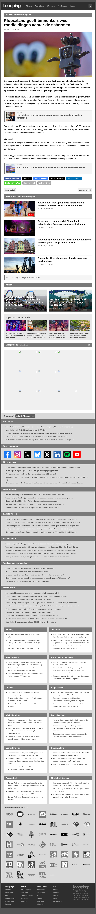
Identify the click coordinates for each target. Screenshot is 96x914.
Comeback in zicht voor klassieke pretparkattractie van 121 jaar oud (31, 474)
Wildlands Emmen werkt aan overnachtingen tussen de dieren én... (79, 335)
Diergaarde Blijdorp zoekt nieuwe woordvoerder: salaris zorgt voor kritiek (32, 593)
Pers (55, 898)
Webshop (51, 6)
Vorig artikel (10, 190)
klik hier (36, 278)
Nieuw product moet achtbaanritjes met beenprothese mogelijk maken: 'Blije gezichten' (38, 578)
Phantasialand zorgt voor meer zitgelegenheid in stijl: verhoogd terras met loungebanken (71, 765)
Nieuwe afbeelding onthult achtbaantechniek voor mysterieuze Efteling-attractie (35, 495)
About (72, 6)
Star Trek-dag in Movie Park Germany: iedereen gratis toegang (71, 790)
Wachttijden (39, 6)
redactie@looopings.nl (25, 416)
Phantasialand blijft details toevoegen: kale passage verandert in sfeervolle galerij (69, 760)
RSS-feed (25, 898)
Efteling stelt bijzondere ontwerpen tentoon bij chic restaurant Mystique (32, 615)
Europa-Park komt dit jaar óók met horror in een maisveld (25, 798)
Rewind (24, 901)
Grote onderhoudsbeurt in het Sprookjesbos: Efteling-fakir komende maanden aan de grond (40, 440)
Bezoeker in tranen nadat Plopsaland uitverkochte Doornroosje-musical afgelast (68, 699)
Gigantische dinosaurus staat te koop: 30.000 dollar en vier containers (31, 622)
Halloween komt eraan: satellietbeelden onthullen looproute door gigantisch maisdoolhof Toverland (71, 641)
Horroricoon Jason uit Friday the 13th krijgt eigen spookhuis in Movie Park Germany (71, 784)
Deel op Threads (57, 178)
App (6, 895)
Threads (40, 901)
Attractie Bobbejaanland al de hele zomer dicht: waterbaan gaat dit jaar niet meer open (70, 721)
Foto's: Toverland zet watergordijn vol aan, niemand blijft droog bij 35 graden (69, 647)
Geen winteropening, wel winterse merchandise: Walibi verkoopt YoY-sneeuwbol (25, 675)
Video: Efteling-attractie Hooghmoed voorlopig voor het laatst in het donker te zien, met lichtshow (41, 519)
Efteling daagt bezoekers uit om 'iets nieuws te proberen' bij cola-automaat (33, 609)
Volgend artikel (85, 190)
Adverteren (57, 901)
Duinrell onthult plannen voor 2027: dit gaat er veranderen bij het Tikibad (25, 699)
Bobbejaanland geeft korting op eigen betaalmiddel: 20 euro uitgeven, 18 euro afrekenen (68, 728)
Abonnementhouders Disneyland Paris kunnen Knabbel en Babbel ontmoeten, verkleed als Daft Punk (26, 761)
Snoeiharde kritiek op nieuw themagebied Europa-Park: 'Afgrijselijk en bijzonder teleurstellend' (40, 550)
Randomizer (10, 898)
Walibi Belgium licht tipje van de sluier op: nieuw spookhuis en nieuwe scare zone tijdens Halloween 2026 (25, 730)
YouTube (24, 892)
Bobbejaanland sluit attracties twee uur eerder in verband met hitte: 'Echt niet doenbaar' (71, 735)
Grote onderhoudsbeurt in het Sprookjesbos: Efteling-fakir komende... (37, 335)
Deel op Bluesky (40, 178)
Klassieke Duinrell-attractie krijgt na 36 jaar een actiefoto (25, 705)
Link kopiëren (44, 183)
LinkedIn (40, 904)
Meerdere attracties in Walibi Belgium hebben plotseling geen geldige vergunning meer (24, 738)
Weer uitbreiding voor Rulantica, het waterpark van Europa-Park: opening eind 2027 (25, 792)
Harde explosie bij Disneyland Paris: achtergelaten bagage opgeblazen (68, 302)
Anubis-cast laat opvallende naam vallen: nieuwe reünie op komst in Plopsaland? (71, 693)
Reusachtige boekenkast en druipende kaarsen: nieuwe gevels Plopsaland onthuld (71, 705)
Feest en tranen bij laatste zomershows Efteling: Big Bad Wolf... (58, 335)
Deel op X (27, 178)
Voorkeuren (62, 6)
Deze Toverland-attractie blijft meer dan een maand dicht (27, 572)
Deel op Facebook (12, 178)
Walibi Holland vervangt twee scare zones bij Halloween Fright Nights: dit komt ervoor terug (39, 427)
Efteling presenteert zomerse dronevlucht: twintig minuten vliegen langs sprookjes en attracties (41, 529)
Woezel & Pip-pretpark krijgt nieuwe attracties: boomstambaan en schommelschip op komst (39, 498)
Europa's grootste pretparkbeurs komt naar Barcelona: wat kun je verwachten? (35, 575)
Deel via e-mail (29, 183)
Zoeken (56, 892)
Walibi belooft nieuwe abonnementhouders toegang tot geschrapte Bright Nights (23, 669)
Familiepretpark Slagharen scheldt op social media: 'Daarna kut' (29, 599)
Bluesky (40, 898)
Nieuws (29, 6)
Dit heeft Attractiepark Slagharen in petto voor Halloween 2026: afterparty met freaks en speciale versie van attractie (70, 670)
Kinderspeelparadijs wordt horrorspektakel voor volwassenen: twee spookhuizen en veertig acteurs (42, 526)
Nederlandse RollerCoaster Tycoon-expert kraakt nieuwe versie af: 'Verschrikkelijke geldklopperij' (41, 532)
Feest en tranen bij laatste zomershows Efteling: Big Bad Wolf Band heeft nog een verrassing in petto (43, 522)
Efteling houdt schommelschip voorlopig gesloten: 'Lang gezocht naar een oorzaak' (36, 596)
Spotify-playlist (27, 895)
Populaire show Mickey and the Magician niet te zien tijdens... (15, 335)
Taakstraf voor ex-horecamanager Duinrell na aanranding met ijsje (24, 693)
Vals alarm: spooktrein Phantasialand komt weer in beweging (28, 581)
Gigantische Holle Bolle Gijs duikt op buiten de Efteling (26, 430)
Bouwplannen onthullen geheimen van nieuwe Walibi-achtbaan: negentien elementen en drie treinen (24, 300)
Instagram (41, 892)
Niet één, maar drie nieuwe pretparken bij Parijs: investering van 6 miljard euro (35, 504)
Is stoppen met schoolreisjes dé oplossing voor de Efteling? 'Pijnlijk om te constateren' (37, 557)
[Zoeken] (90, 6)
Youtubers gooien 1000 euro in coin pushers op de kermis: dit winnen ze (32, 507)
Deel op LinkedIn (74, 178)
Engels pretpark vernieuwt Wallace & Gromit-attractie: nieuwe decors (31, 568)
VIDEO (31, 214)
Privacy (8, 904)
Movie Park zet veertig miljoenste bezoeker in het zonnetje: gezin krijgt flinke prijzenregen (71, 796)
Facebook (41, 890)
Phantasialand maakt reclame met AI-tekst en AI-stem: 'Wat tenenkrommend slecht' (36, 619)
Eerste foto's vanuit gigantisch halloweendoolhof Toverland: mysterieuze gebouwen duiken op (71, 636)
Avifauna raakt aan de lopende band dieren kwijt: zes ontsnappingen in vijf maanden (37, 436)
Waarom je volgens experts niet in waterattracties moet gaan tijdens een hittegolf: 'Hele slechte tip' (42, 547)
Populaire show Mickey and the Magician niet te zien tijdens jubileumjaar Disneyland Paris (39, 433)
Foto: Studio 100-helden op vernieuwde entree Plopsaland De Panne (51, 167)
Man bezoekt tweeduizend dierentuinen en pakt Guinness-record (30, 612)
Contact (56, 895)
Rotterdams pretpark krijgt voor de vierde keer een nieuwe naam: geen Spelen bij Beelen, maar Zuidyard (44, 483)
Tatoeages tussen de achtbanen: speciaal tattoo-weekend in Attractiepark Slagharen (71, 677)
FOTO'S (30, 251)
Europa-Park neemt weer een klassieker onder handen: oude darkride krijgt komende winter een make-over (26, 785)
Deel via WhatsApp (12, 183)
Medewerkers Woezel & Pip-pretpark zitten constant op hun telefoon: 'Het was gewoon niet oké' (41, 553)
